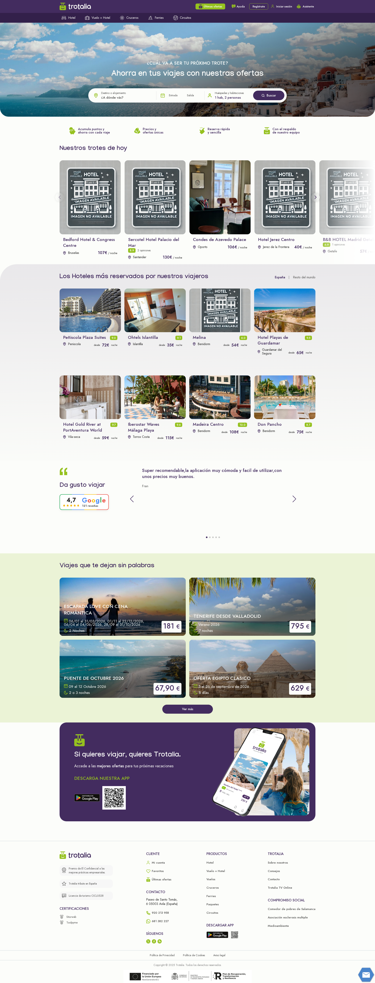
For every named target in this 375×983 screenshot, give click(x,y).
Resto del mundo (304, 277)
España (280, 277)
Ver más (187, 709)
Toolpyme (72, 922)
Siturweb (71, 917)
